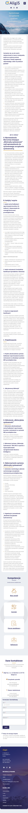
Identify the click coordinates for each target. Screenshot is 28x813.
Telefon (4, 707)
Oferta (4, 795)
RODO (4, 777)
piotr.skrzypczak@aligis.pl (13, 684)
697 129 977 (14, 696)
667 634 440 (14, 685)
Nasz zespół (14, 595)
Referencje (14, 645)
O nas (4, 793)
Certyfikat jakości (6, 779)
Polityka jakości (6, 784)
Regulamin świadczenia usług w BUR (11, 781)
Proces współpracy (14, 628)
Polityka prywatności (7, 774)
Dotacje (4, 800)
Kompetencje (5, 798)
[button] (25, 3)
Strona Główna (6, 791)
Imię (4, 702)
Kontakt (4, 802)
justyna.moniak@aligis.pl (13, 695)
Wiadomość (5, 717)
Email (4, 712)
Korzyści (14, 612)
